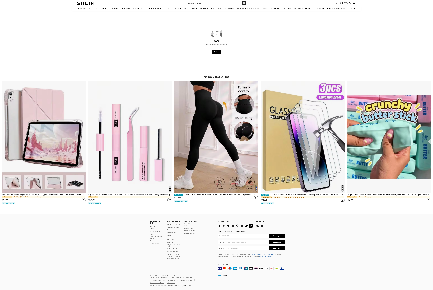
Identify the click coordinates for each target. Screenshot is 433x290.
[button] (350, 3)
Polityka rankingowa (173, 251)
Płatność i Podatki (189, 231)
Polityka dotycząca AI (186, 280)
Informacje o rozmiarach (170, 238)
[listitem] (44, 142)
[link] (341, 3)
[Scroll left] (351, 8)
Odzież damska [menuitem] (114, 8)
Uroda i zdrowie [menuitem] (204, 8)
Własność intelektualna (157, 283)
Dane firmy (153, 226)
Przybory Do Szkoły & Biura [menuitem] (336, 8)
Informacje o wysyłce (173, 224)
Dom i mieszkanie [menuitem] (139, 8)
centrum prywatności (265, 256)
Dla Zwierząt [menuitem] (309, 8)
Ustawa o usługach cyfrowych (156, 237)
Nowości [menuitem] (91, 8)
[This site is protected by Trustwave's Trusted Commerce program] (219, 275)
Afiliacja (152, 241)
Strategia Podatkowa (173, 249)
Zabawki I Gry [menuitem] (320, 8)
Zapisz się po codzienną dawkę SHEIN (231, 232)
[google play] (261, 227)
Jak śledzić (170, 235)
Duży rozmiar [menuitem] (192, 8)
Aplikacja (260, 221)
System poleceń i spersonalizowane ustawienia (164, 286)
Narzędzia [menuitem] (287, 8)
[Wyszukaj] (244, 3)
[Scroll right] (354, 8)
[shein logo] (85, 3)
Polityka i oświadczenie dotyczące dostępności (174, 257)
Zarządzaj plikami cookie (157, 280)
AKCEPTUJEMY (223, 264)
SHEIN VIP (170, 242)
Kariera (152, 234)
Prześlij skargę (154, 243)
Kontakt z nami (188, 228)
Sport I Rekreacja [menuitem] (276, 8)
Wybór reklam (171, 283)
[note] (8, 203)
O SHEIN (152, 229)
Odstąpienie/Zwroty (173, 227)
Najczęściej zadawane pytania (191, 224)
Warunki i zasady (173, 280)
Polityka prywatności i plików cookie (262, 254)
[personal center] (336, 3)
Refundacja (170, 230)
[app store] (257, 227)
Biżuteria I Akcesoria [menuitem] (154, 8)
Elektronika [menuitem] (264, 8)
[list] (236, 226)
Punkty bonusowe (189, 233)
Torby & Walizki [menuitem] (298, 8)
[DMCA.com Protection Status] (225, 275)
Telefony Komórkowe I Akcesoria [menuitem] (248, 8)
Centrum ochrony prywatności (159, 277)
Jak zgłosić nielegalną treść (174, 245)
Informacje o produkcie (174, 254)
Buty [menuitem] (219, 8)
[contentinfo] (251, 269)
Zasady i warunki (155, 231)
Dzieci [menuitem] (213, 8)
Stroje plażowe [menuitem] (126, 8)
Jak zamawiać (171, 233)
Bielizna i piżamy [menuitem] (180, 8)
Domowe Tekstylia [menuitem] (229, 8)
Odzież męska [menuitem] (167, 8)
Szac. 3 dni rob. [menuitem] (101, 8)
